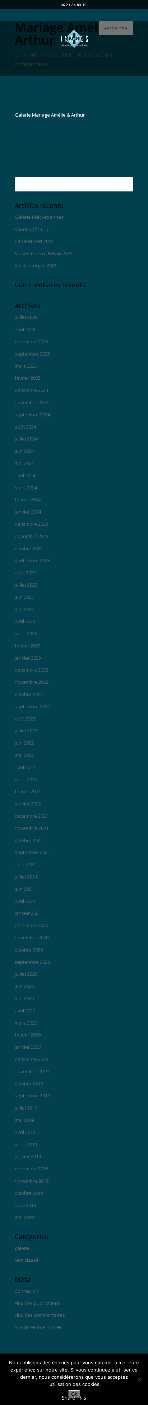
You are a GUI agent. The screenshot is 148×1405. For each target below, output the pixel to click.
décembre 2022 (31, 670)
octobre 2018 (29, 1193)
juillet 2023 (26, 585)
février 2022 (28, 791)
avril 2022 (25, 767)
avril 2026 (25, 329)
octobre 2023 (29, 548)
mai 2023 (24, 609)
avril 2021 (25, 901)
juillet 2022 (26, 730)
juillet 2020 (26, 974)
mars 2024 (26, 487)
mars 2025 (26, 366)
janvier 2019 (28, 1156)
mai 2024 (24, 463)
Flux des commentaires (40, 1315)
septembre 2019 (32, 1095)
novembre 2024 (31, 402)
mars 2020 (26, 1023)
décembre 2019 (31, 1059)
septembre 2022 (32, 706)
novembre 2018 (31, 1181)
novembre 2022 (31, 682)
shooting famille (32, 229)
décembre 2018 (31, 1168)
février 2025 (28, 378)
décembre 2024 (31, 390)
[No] (139, 1379)
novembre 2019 (31, 1071)
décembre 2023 (31, 524)
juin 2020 (24, 986)
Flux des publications (37, 1303)
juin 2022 (24, 743)
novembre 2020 (31, 937)
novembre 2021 (31, 828)
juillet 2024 (26, 438)
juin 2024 (24, 451)
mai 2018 (24, 1217)
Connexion (26, 1291)
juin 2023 (24, 597)
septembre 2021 (32, 852)
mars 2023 (26, 633)
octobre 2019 (29, 1083)
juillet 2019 (26, 1107)
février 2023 (28, 645)
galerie (22, 1248)
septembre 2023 (32, 560)
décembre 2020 (31, 925)
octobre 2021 (29, 840)
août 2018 (25, 1205)
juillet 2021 (26, 876)
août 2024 (25, 427)
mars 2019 (26, 1144)
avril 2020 (25, 1010)
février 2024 (28, 499)
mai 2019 (24, 1120)
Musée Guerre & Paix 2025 (44, 253)
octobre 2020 (29, 950)
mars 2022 (26, 779)
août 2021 (25, 864)
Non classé (27, 1260)
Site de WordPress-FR (38, 1327)
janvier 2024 (28, 512)
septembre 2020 (32, 962)
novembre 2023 (31, 536)
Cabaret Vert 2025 (34, 241)
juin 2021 (24, 889)
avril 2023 (25, 621)
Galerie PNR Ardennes (39, 217)
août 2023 (25, 572)
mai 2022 (24, 755)
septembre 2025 (32, 354)
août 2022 (25, 718)
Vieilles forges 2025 (36, 265)
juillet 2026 (26, 317)
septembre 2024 (32, 414)
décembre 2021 (31, 816)
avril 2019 (25, 1132)
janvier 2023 (28, 658)
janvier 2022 (28, 803)
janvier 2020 (28, 1047)
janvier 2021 (28, 913)
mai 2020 (24, 998)
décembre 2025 (31, 341)
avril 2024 (25, 475)
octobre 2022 (29, 694)
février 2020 (28, 1034)
